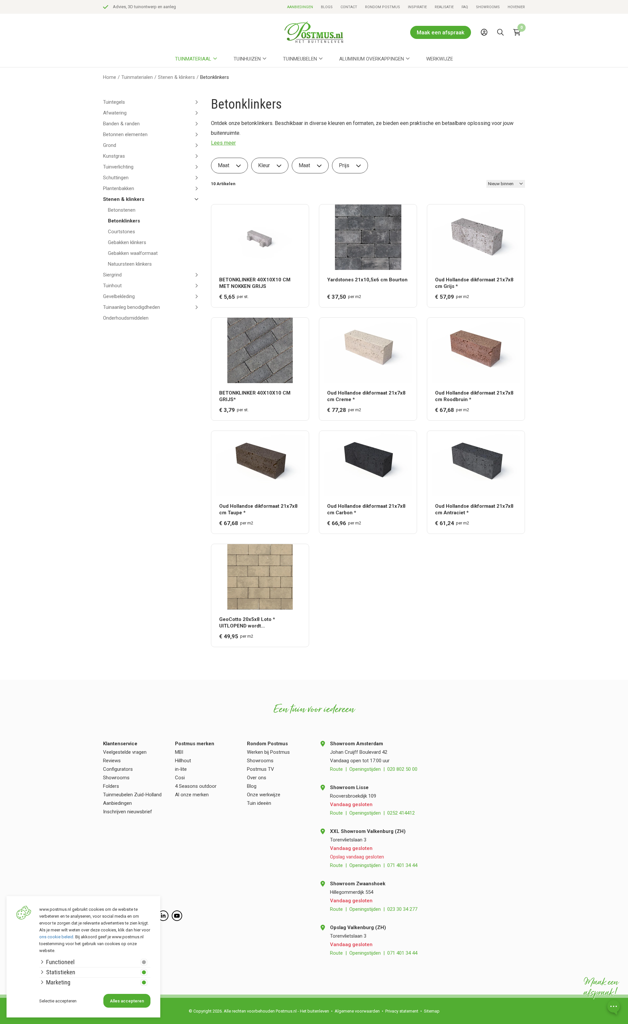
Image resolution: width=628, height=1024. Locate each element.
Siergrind (112, 275)
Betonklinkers (124, 221)
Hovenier (516, 7)
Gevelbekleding (119, 296)
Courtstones (121, 232)
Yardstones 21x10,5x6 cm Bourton (367, 280)
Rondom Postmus (382, 7)
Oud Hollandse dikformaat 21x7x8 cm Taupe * (258, 509)
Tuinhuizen (247, 59)
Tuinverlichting (118, 167)
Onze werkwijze (263, 795)
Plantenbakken (118, 188)
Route (336, 769)
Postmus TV (260, 769)
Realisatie (444, 7)
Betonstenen (121, 210)
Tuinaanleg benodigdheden (131, 307)
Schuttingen (116, 178)
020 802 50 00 (402, 769)
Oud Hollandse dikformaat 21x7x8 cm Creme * (366, 396)
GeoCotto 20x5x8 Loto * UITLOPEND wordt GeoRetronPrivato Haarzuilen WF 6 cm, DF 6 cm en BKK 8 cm (259, 622)
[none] (502, 47)
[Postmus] (314, 32)
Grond (109, 145)
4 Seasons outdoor (196, 786)
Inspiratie (417, 7)
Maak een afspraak (440, 32)
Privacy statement (401, 1011)
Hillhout (183, 761)
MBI (179, 752)
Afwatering (115, 113)
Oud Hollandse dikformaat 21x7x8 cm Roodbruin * (474, 396)
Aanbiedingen (300, 7)
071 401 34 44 (402, 865)
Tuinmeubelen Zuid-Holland (132, 795)
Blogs (327, 7)
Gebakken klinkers (127, 242)
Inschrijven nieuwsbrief (127, 812)
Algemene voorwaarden (357, 1011)
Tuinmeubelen (300, 59)
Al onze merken (192, 795)
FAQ (465, 7)
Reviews (112, 761)
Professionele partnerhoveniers (155, 6)
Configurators (118, 769)
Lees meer (223, 143)
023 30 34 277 (402, 909)
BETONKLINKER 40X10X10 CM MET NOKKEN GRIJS (254, 283)
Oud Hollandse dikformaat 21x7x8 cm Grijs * (474, 283)
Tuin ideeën (259, 803)
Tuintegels (114, 102)
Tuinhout (112, 286)
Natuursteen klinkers (130, 264)
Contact (348, 7)
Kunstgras (114, 156)
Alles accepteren (127, 1000)
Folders (111, 786)
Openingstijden (365, 769)
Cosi (180, 778)
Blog (251, 786)
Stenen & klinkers (123, 199)
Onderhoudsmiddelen (125, 318)
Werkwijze (439, 59)
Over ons (256, 778)
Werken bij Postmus (268, 752)
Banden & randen (121, 124)
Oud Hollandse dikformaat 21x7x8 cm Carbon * (366, 509)
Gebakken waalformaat (133, 253)
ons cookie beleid (56, 936)
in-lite (181, 769)
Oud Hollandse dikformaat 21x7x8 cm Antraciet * (474, 509)
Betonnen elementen (125, 134)
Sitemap (432, 1011)
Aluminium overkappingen (371, 59)
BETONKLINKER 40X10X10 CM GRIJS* (254, 396)
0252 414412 (401, 813)
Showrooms (488, 7)
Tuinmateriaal (193, 59)
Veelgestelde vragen (125, 752)
